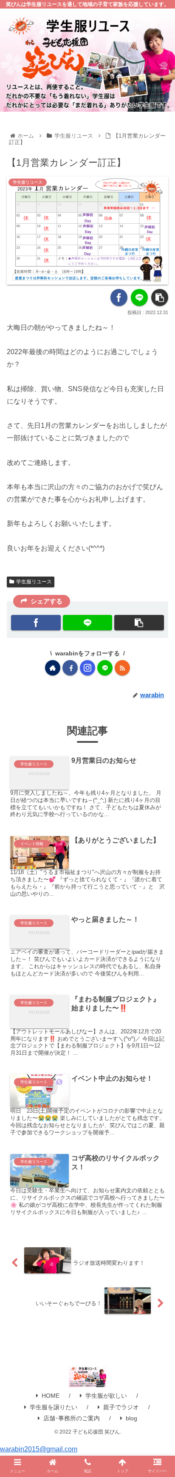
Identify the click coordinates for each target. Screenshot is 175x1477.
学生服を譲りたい (53, 1407)
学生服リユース (34, 582)
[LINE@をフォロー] (105, 667)
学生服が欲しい (106, 1395)
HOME (50, 1395)
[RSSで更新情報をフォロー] (122, 667)
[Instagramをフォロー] (87, 667)
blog (131, 1418)
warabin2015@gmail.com (38, 1449)
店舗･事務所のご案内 (71, 1418)
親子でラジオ (121, 1407)
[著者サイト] (52, 667)
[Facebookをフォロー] (70, 667)
